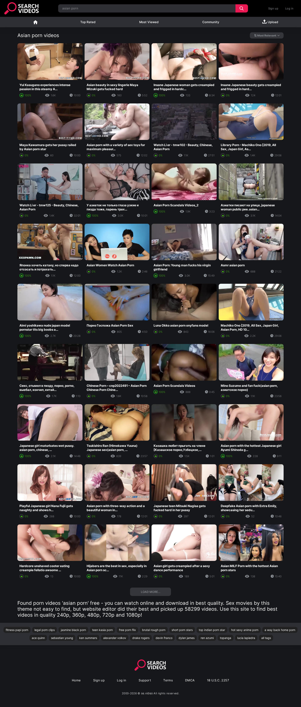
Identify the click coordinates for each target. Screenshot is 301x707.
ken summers (88, 638)
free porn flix (127, 630)
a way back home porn (280, 630)
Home (35, 22)
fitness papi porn (17, 630)
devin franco (164, 638)
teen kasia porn (102, 630)
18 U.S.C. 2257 (218, 680)
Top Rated (87, 22)
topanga (225, 638)
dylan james (187, 638)
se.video (147, 693)
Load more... (150, 592)
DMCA (190, 680)
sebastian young (62, 638)
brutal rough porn (153, 630)
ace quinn (38, 638)
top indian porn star (212, 630)
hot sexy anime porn (244, 630)
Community (210, 22)
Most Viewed (148, 22)
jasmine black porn (73, 630)
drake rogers (140, 638)
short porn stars (182, 630)
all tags (266, 638)
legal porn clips (44, 630)
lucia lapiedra (246, 638)
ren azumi (207, 638)
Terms (168, 680)
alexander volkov (114, 638)
